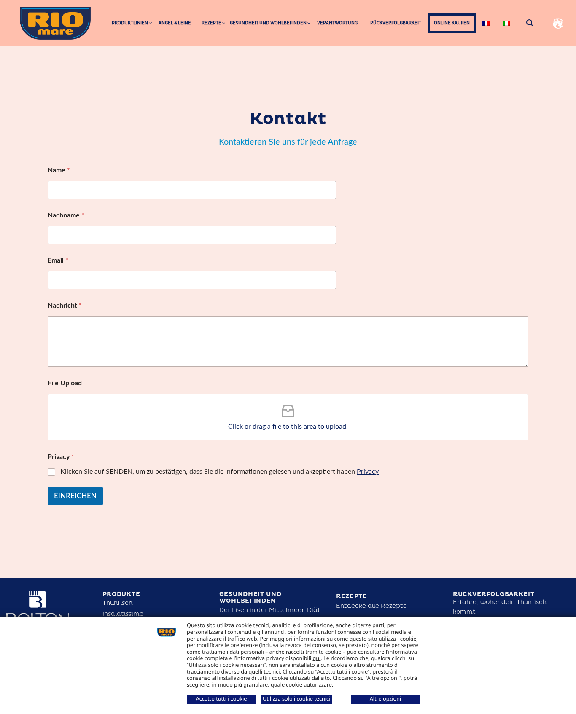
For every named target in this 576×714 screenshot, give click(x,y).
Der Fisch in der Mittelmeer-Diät (269, 610)
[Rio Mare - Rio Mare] (55, 23)
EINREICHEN (75, 495)
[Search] (529, 23)
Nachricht (65, 305)
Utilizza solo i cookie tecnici (296, 698)
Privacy (368, 471)
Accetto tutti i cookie (221, 698)
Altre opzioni (385, 698)
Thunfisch (117, 603)
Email (58, 260)
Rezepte (351, 596)
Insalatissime (122, 613)
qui (317, 658)
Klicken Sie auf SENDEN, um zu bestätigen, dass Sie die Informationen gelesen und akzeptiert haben (219, 471)
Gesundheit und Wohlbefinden (250, 598)
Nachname (66, 215)
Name (59, 170)
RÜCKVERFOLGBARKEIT (494, 594)
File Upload (65, 383)
